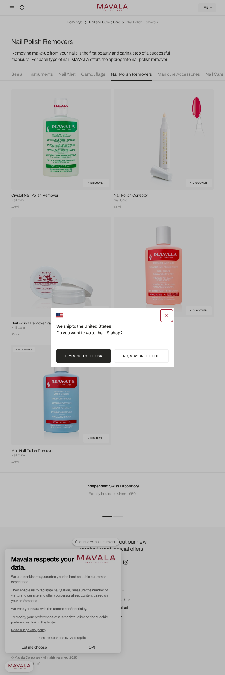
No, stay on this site (141, 356)
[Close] (166, 315)
